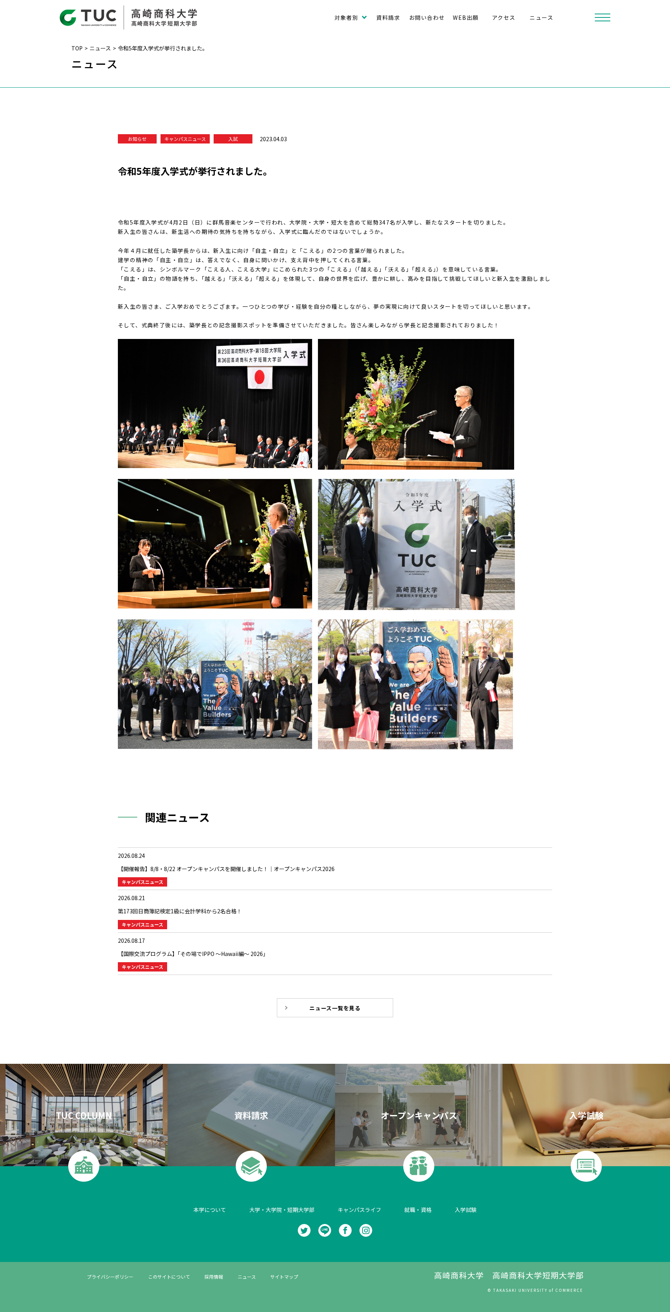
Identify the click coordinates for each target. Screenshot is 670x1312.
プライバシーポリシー (110, 1276)
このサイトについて (169, 1276)
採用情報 (213, 1276)
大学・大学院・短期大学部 (281, 1209)
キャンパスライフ (359, 1209)
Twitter (304, 1230)
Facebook (345, 1230)
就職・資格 (418, 1209)
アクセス (504, 17)
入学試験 (466, 1209)
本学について (209, 1209)
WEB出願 (465, 17)
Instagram (365, 1230)
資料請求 (388, 17)
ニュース (541, 17)
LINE (324, 1230)
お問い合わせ (427, 17)
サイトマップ (284, 1276)
